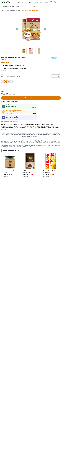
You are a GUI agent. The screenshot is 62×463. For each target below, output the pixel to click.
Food (13, 2)
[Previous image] (17, 29)
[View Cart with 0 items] (55, 2)
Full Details (5, 121)
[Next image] (45, 29)
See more (3, 70)
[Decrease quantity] (53, 76)
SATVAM (3, 59)
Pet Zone (51, 2)
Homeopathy (29, 2)
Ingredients (14, 121)
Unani (36, 2)
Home (2, 10)
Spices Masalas (15, 10)
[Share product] (44, 15)
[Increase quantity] (58, 76)
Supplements (44, 2)
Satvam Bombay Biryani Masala (31, 10)
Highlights (5, 62)
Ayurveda (20, 2)
